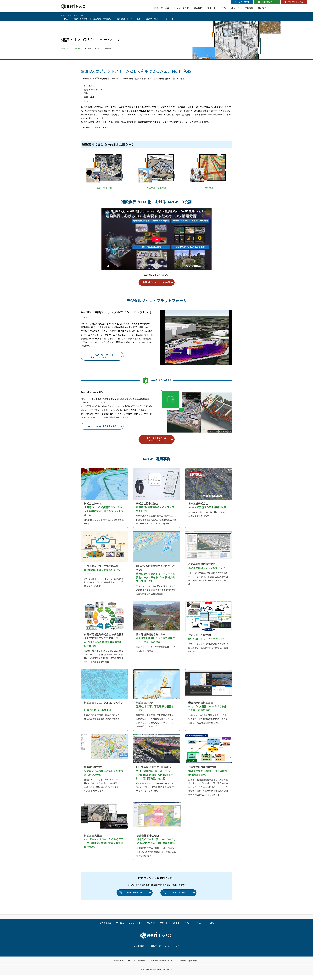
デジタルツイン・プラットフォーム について (102, 356)
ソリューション (76, 48)
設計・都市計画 (81, 19)
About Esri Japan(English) (189, 960)
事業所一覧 (155, 946)
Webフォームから (135, 892)
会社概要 (140, 946)
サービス (120, 923)
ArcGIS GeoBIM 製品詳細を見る (102, 426)
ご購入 (212, 923)
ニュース (201, 923)
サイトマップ (173, 946)
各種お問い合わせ (269, 2)
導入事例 (151, 923)
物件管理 (121, 19)
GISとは (175, 923)
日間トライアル (295, 2)
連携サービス (152, 19)
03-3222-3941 (178, 892)
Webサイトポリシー (122, 960)
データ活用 (135, 19)
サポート (164, 923)
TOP (63, 48)
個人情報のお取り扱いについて (163, 960)
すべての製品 (105, 923)
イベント (188, 923)
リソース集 (168, 19)
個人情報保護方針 (140, 960)
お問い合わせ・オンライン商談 (156, 282)
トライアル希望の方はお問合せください (156, 439)
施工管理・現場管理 (102, 19)
